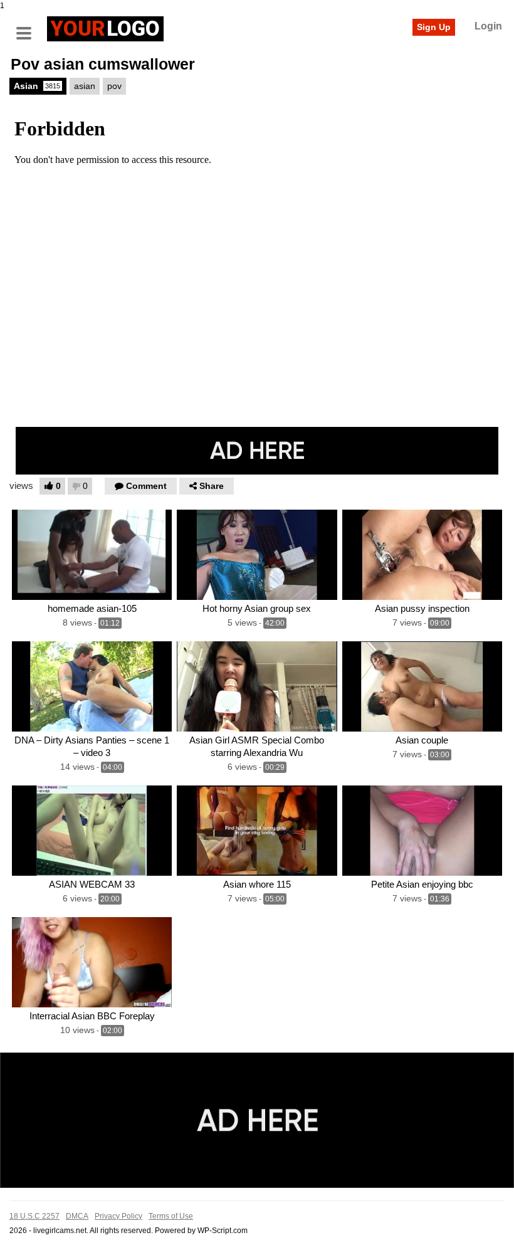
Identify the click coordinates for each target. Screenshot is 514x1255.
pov (114, 86)
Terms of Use (171, 1216)
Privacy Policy (118, 1216)
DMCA (77, 1216)
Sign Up (434, 27)
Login (488, 26)
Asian (37, 86)
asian (84, 86)
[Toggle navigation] (28, 27)
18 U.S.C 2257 (34, 1216)
